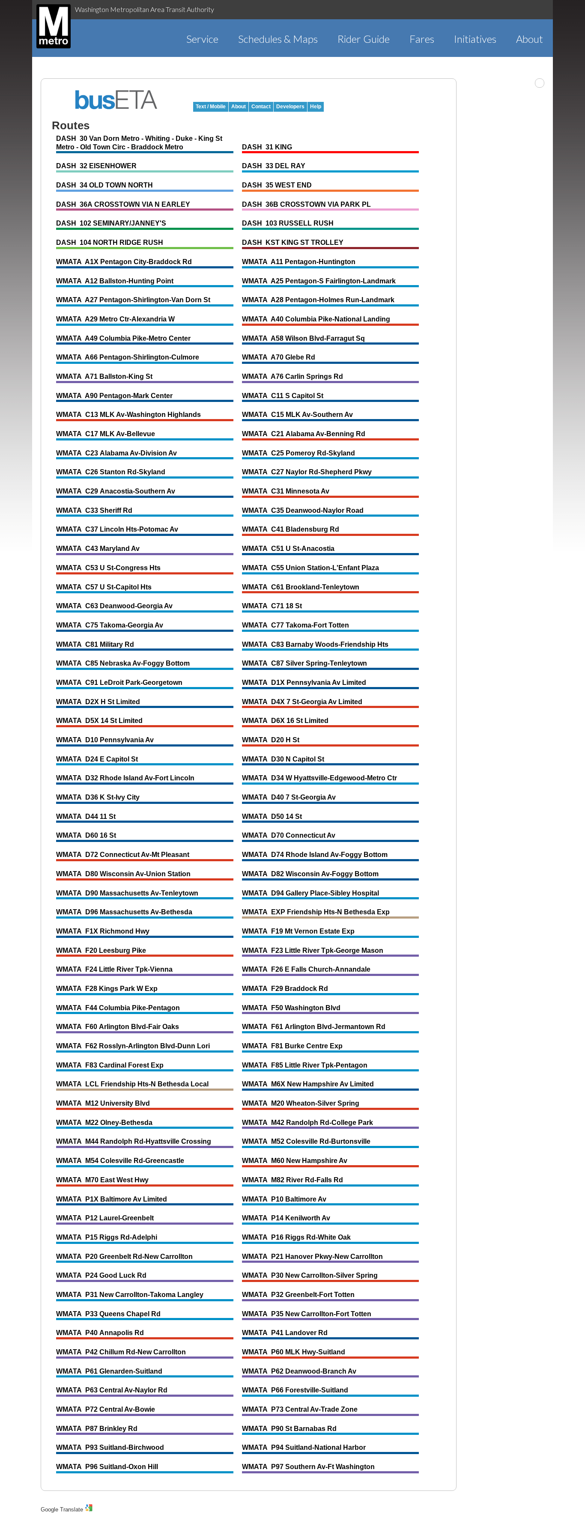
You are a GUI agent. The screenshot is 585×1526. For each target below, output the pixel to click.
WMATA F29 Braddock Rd (285, 988)
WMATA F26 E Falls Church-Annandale (306, 969)
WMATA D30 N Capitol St (283, 759)
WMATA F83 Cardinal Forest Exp (110, 1065)
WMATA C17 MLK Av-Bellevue (105, 433)
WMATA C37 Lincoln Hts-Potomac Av (117, 529)
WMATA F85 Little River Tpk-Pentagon (304, 1065)
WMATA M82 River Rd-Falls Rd (292, 1180)
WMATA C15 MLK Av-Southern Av (297, 414)
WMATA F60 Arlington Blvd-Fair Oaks (117, 1026)
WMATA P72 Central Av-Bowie (105, 1409)
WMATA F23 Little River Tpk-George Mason (312, 950)
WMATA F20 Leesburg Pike (101, 950)
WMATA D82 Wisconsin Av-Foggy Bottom (310, 874)
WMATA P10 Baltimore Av (284, 1199)
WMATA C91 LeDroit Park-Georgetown (119, 682)
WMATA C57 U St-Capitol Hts (104, 587)
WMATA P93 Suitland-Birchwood (110, 1447)
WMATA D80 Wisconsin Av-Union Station (123, 874)
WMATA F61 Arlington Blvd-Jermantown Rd (313, 1026)
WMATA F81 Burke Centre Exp (292, 1046)
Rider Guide (363, 39)
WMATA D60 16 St (86, 835)
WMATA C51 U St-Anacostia (288, 548)
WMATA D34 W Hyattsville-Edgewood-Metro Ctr (319, 778)
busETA (116, 99)
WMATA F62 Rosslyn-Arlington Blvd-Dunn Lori (133, 1046)
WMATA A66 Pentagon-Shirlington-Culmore (127, 357)
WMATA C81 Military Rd (95, 644)
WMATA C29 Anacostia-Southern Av (115, 491)
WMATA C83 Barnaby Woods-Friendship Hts (315, 644)
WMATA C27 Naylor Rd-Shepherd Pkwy (307, 472)
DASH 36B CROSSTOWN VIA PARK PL (306, 204)
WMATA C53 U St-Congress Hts (108, 567)
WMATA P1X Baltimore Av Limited (111, 1199)
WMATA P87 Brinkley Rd (96, 1428)
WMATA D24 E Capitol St (97, 759)
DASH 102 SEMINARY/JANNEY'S (111, 223)
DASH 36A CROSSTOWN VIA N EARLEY (123, 204)
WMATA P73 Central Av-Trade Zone (300, 1409)
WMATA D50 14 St (272, 816)
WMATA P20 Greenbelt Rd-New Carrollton (124, 1256)
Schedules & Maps (278, 39)
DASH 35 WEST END (277, 185)
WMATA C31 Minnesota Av (285, 491)
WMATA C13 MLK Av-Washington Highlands (128, 414)
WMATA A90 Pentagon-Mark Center (114, 395)
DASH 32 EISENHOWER (96, 166)
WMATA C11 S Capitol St (282, 395)
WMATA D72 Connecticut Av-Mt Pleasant (122, 854)
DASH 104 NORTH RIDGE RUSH (109, 242)
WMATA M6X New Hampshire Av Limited (308, 1084)
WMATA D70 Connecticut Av (288, 835)
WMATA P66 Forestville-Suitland (295, 1390)
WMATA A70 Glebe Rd (278, 357)
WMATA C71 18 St (272, 606)
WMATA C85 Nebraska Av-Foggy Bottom (123, 663)
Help (315, 107)
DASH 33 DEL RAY (273, 166)
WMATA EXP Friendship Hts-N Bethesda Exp (316, 912)
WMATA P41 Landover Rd (285, 1332)
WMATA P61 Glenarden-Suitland (109, 1371)
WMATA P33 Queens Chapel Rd (108, 1314)
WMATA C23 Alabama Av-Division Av (116, 453)
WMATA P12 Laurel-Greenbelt (105, 1218)
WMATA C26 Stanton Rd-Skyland (110, 472)
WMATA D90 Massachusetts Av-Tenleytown (127, 893)
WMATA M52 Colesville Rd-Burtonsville (306, 1141)
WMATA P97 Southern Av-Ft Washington (308, 1466)
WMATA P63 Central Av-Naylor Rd (111, 1390)
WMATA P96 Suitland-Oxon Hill (107, 1466)
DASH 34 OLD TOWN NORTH (104, 185)
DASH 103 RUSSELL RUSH (288, 223)
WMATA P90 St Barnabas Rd (289, 1428)
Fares (421, 39)
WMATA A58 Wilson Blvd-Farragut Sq (303, 338)
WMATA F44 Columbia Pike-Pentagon (118, 1007)
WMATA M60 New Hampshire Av (294, 1160)
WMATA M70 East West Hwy (102, 1180)
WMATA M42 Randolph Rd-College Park (307, 1122)
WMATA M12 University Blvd (103, 1103)
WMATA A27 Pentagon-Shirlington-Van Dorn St (133, 299)
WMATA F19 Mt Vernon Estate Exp (298, 931)
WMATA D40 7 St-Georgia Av (289, 797)
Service (202, 39)
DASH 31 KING (267, 147)
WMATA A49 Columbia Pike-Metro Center (123, 338)
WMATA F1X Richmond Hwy (102, 931)
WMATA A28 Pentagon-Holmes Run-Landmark (318, 299)
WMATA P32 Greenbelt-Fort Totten (298, 1294)
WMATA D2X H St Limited (98, 701)
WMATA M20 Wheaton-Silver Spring (300, 1103)
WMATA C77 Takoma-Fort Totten (295, 625)
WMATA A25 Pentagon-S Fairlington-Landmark (319, 281)
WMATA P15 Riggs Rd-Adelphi (106, 1237)
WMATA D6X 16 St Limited (285, 720)
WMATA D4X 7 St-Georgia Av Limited (302, 701)
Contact (261, 107)
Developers (290, 107)
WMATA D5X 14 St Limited (99, 720)
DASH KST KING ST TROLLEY (292, 242)
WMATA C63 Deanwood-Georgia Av (114, 606)
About (529, 39)
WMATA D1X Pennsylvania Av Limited (304, 682)
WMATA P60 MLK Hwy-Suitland (293, 1352)
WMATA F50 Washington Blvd (291, 1007)
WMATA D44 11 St (86, 816)
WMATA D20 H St (270, 740)
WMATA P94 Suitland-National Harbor (304, 1447)
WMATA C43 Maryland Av (98, 548)
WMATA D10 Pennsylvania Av (105, 740)
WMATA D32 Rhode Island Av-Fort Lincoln (125, 778)
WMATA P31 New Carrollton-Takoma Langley (129, 1294)
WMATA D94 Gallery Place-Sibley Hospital (310, 893)
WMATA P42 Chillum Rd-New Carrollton (121, 1352)
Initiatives (475, 39)
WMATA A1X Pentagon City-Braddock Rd (124, 261)
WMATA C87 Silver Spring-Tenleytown (304, 663)
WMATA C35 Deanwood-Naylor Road (303, 510)
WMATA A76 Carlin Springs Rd (292, 376)
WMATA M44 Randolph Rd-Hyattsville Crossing (133, 1141)
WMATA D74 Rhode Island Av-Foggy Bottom (315, 854)
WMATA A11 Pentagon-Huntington (298, 261)
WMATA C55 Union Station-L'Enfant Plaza (310, 567)
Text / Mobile (211, 107)
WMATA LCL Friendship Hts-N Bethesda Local (132, 1084)
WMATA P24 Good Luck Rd (101, 1275)
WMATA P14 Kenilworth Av (286, 1218)
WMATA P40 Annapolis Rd (100, 1332)
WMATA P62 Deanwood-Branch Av (299, 1371)
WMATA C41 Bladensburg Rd (290, 529)
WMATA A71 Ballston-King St (104, 376)
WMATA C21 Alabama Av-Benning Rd (303, 433)
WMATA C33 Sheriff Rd (94, 510)
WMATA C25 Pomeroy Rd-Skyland (298, 453)
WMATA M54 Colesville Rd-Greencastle (120, 1160)
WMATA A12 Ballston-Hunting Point (114, 281)
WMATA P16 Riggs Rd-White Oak (296, 1237)
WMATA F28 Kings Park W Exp (107, 988)
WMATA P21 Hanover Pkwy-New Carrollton (312, 1256)
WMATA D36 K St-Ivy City (98, 797)
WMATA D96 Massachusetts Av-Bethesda (124, 912)
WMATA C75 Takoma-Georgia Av (109, 625)
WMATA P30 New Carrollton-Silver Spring (310, 1275)
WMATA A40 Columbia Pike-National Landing (316, 319)
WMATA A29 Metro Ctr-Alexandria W (115, 319)
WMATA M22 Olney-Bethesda (104, 1122)
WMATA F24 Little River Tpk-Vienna (114, 969)
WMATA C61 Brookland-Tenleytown (300, 587)
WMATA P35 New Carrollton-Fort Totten (306, 1314)
